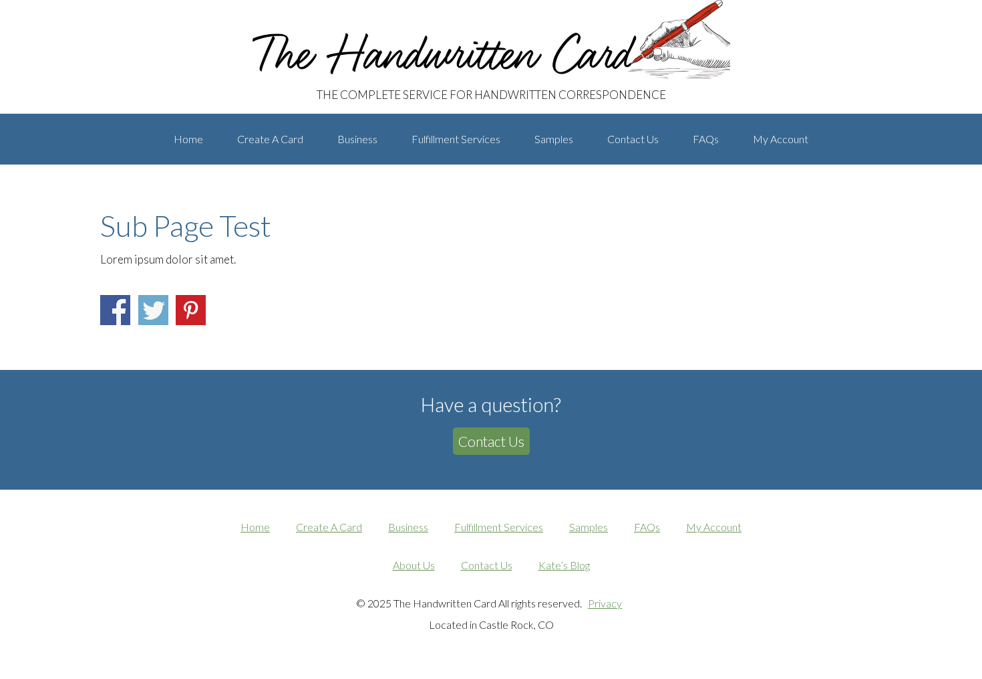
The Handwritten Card (193, 12)
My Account (714, 526)
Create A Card (329, 526)
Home (255, 526)
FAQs (647, 526)
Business (408, 526)
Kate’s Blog (564, 565)
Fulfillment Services (498, 526)
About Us (414, 565)
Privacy (605, 603)
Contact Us (491, 441)
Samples (588, 526)
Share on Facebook (115, 310)
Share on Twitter (153, 310)
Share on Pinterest (191, 310)
